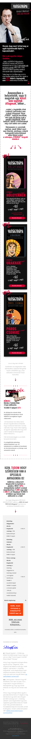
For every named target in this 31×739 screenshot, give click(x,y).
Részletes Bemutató (17, 218)
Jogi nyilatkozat (15, 735)
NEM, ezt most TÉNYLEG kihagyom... (15, 622)
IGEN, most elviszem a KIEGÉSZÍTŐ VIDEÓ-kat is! (15, 609)
